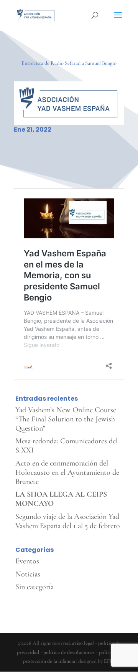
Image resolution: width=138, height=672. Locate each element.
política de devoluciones (69, 652)
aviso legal (83, 643)
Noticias (27, 574)
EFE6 (109, 661)
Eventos (27, 561)
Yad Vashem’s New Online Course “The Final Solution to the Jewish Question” (65, 419)
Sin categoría (34, 586)
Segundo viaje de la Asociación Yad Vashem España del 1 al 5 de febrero (67, 521)
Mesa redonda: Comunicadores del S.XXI (66, 445)
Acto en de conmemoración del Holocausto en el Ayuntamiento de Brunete (67, 472)
